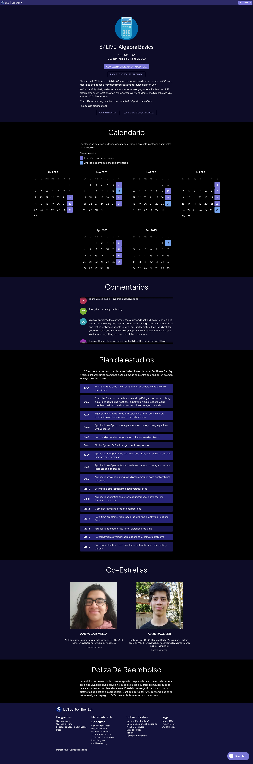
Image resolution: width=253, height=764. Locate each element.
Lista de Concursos (100, 731)
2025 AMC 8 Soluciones (102, 737)
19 (119, 255)
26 (119, 261)
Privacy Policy (168, 723)
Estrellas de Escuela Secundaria (71, 726)
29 (70, 210)
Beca (58, 729)
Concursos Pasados (100, 725)
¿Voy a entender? (108, 112)
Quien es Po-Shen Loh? (137, 721)
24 (168, 203)
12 (119, 249)
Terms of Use (168, 721)
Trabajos (130, 732)
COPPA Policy (168, 726)
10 (168, 191)
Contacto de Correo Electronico (141, 723)
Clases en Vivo (63, 721)
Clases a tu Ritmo (64, 723)
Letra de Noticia (133, 729)
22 (70, 203)
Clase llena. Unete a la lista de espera (126, 66)
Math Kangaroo (98, 740)
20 (119, 197)
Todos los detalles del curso (126, 74)
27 (119, 203)
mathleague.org (99, 743)
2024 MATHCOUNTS (101, 734)
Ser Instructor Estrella (136, 735)
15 (70, 197)
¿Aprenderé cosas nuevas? (139, 112)
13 (119, 191)
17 (168, 197)
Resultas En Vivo (99, 728)
